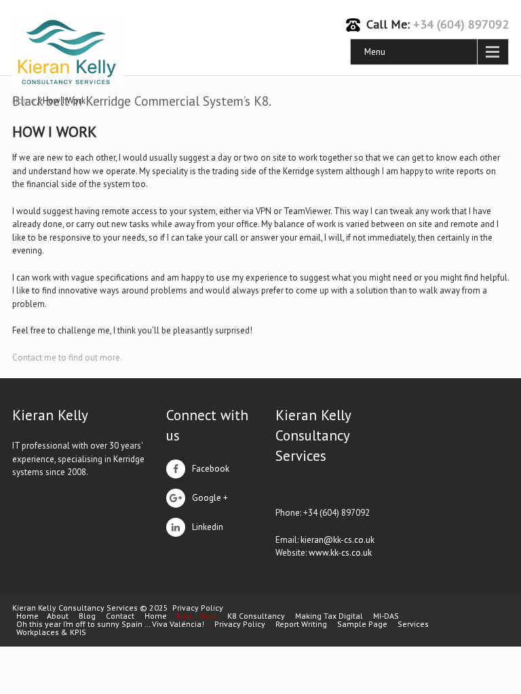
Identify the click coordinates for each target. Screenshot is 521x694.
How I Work (197, 616)
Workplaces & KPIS (51, 632)
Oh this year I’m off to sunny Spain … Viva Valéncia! (110, 624)
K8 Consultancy (256, 616)
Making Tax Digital (329, 616)
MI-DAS (386, 616)
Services (413, 624)
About (58, 616)
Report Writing (301, 624)
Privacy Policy (197, 608)
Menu (374, 52)
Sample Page (362, 624)
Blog (87, 616)
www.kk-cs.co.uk (340, 552)
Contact (120, 616)
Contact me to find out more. (67, 357)
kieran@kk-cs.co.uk (337, 540)
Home (27, 616)
